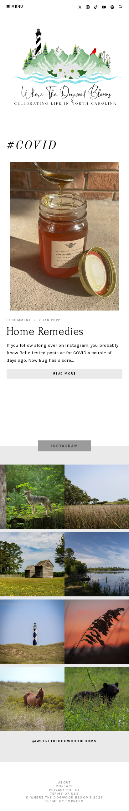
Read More (64, 374)
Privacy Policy (64, 790)
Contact (64, 786)
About (64, 782)
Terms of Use (64, 794)
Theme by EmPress (64, 801)
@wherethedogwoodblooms (64, 741)
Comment (20, 320)
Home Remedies (45, 331)
